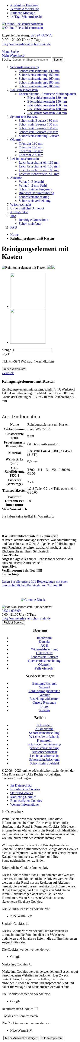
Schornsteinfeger (30, 223)
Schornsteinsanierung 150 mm (39, 75)
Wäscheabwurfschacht (44, 736)
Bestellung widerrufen (44, 698)
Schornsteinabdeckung (34, 197)
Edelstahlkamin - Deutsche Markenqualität (47, 94)
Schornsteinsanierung (24, 67)
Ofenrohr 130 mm (31, 143)
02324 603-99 (11, 610)
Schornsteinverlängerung (35, 189)
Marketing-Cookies (23, 797)
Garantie (44, 695)
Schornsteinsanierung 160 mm (39, 78)
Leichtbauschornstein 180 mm (39, 170)
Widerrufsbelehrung (44, 649)
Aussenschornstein (44, 752)
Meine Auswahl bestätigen (21, 1038)
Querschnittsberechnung (44, 661)
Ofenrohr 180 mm (31, 151)
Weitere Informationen (25, 804)
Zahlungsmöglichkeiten (44, 691)
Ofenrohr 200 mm (31, 155)
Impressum (44, 638)
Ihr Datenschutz (21, 785)
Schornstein (44, 725)
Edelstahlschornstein (24, 90)
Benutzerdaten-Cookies (26, 800)
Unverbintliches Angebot (27, 208)
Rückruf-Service (13, 622)
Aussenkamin (44, 729)
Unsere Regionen (44, 702)
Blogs (44, 706)
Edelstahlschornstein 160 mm (47, 105)
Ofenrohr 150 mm (31, 147)
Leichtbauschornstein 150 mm (39, 166)
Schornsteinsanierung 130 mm (39, 71)
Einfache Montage (22, 13)
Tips (13, 216)
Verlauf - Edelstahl (31, 181)
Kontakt (44, 641)
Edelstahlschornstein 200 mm (47, 113)
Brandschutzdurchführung (36, 193)
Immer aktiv (40, 867)
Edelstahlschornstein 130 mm (47, 97)
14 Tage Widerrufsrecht (26, 16)
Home (14, 234)
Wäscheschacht (20, 204)
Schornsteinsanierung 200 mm (39, 86)
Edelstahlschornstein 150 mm (47, 101)
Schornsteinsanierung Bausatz (39, 136)
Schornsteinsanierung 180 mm (39, 82)
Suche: (6, 59)
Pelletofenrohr (44, 668)
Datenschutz (44, 653)
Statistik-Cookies (21, 793)
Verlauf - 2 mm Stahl (33, 185)
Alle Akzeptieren (52, 1038)
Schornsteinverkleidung (35, 200)
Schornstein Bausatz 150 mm (38, 124)
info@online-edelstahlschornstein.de (26, 44)
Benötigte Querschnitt (33, 220)
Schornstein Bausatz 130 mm (38, 120)
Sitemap (44, 710)
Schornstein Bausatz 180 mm (38, 128)
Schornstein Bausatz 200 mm (38, 132)
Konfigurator (19, 212)
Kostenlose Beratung (24, 5)
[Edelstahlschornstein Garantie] (40, 600)
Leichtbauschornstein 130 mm (39, 162)
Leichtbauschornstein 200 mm (39, 174)
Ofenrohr (16, 139)
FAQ (13, 227)
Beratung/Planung (44, 683)
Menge (6, 350)
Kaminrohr (44, 740)
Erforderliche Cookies (25, 789)
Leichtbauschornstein (24, 158)
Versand (44, 687)
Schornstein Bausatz (24, 117)
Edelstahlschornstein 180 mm (47, 109)
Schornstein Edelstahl (44, 763)
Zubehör (16, 178)
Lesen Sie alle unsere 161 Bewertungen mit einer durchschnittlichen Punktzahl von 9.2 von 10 (35, 583)
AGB (44, 645)
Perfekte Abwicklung (24, 9)
